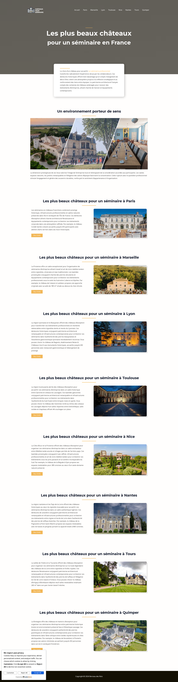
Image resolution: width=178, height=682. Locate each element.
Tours (136, 10)
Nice (120, 10)
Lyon (103, 10)
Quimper (145, 10)
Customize (10, 673)
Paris (85, 10)
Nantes (128, 10)
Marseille (94, 10)
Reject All (24, 673)
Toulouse (111, 10)
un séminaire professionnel (99, 71)
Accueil (77, 10)
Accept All (37, 673)
